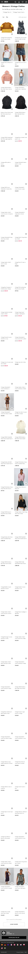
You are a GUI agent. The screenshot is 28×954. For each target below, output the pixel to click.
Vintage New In (7, 12)
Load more (14, 924)
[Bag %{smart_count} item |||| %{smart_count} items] (26, 2)
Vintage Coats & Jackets (19, 12)
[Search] (15, 2)
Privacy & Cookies (20, 952)
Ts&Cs (26, 952)
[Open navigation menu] (2, 2)
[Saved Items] (22, 2)
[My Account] (19, 2)
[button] (2, 945)
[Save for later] (12, 34)
